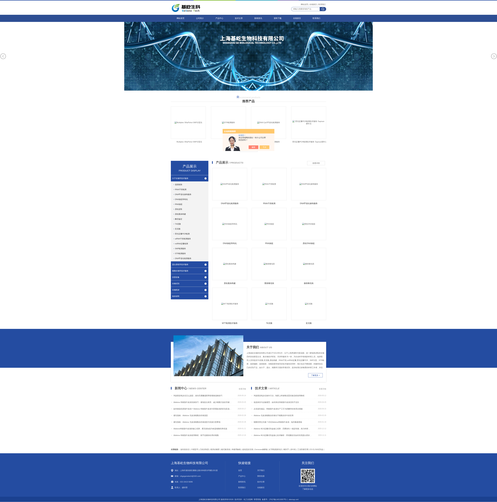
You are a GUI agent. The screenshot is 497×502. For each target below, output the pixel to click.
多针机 (293, 449)
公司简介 (200, 18)
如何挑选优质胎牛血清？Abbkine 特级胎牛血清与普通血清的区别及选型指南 (202, 409)
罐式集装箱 (225, 449)
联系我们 (322, 4)
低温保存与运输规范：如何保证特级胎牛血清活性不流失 (276, 402)
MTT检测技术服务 (230, 323)
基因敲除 (178, 184)
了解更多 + (315, 375)
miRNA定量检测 (181, 244)
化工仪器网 (248, 499)
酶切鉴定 (178, 219)
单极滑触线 (236, 449)
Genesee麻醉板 (261, 449)
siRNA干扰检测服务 (183, 239)
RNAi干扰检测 (180, 189)
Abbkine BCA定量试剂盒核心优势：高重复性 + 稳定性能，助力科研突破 (283, 429)
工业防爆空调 (302, 449)
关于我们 (261, 470)
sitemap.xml (293, 499)
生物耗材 (175, 290)
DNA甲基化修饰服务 (183, 194)
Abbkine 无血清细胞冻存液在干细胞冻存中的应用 (273, 415)
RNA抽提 (178, 204)
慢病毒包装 (269, 283)
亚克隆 (177, 229)
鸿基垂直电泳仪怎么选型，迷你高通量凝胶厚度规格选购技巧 (197, 396)
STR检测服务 (189, 142)
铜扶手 (286, 449)
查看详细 (242, 389)
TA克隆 (178, 224)
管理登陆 (257, 499)
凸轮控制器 (204, 449)
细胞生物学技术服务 (180, 271)
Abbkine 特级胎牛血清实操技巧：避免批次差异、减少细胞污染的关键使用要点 (202, 402)
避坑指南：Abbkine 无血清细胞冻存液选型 (190, 415)
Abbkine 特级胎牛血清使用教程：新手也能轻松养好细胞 (196, 435)
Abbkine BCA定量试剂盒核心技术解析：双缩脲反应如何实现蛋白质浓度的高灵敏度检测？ (283, 435)
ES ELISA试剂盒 (316, 449)
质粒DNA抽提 (309, 243)
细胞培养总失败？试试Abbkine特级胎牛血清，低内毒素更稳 (278, 422)
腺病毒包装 (309, 283)
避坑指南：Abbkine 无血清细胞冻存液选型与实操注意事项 (196, 422)
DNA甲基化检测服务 (183, 258)
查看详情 (316, 163)
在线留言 (313, 4)
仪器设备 (175, 277)
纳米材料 (175, 296)
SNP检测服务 (180, 249)
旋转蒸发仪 (184, 449)
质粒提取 (178, 209)
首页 (240, 470)
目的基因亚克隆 (309, 142)
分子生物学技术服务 (180, 178)
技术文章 (239, 18)
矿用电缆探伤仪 (275, 449)
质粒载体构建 (180, 214)
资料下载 (278, 18)
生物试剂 (175, 283)
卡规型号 (194, 449)
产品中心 (219, 18)
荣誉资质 (261, 476)
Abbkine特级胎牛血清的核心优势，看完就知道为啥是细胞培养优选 (200, 429)
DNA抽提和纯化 (181, 199)
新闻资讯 (258, 18)
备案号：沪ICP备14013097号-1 (275, 499)
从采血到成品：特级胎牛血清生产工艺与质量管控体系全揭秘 (278, 409)
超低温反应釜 (247, 449)
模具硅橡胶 (215, 449)
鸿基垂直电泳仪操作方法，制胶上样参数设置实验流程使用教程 (279, 396)
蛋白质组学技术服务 (180, 264)
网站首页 (304, 4)
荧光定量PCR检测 (182, 234)
